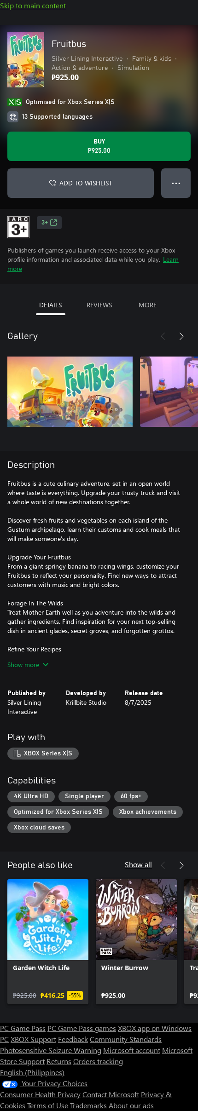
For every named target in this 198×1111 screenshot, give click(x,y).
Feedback (73, 1039)
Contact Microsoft (110, 1094)
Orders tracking (98, 1061)
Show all (138, 864)
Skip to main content (33, 5)
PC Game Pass (23, 1028)
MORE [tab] (148, 304)
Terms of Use (47, 1105)
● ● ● (176, 182)
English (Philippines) (32, 1072)
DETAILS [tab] (50, 304)
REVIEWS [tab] (99, 304)
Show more (23, 664)
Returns (59, 1061)
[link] (47, 941)
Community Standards (126, 1039)
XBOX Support (33, 1039)
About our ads (131, 1105)
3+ (44, 222)
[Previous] (163, 336)
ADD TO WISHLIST (85, 182)
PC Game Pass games (81, 1028)
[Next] (181, 336)
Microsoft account (131, 1050)
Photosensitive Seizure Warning (50, 1050)
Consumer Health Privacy (40, 1094)
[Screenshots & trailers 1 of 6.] (70, 391)
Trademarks (88, 1105)
